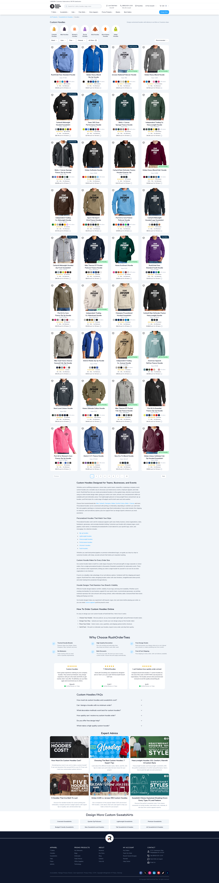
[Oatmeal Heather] (121, 82)
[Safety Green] (145, 415)
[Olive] (87, 320)
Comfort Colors (120, 503)
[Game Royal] (94, 272)
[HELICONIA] (159, 82)
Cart (164, 6)
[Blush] (159, 370)
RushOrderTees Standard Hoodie (63, 75)
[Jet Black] (149, 415)
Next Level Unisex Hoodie (63, 408)
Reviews (101, 850)
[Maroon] (88, 225)
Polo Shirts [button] (82, 12)
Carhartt (101, 503)
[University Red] (64, 368)
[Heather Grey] (56, 129)
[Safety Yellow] (84, 129)
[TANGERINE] (86, 177)
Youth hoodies (83, 548)
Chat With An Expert (156, 859)
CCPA (94, 873)
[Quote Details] (70, 88)
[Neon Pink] (58, 463)
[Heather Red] (67, 320)
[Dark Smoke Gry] (91, 225)
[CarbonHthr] (152, 225)
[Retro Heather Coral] (58, 82)
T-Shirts (52, 850)
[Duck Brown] (93, 463)
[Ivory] (94, 320)
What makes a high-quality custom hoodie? (93, 726)
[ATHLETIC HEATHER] (123, 129)
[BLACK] (91, 129)
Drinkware (77, 856)
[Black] (55, 82)
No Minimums (78, 850)
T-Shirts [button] (53, 12)
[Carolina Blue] (156, 272)
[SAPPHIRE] (147, 82)
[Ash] (60, 320)
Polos (51, 861)
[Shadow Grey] (120, 463)
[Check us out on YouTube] (158, 872)
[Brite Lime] (66, 129)
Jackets (52, 864)
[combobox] (83, 6)
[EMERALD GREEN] (128, 320)
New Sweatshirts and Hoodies (94, 827)
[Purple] (67, 82)
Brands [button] (118, 12)
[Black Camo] (144, 129)
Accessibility (53, 873)
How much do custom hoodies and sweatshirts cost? (97, 700)
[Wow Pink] (114, 272)
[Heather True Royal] (116, 129)
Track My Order (127, 853)
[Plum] (159, 129)
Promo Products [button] (107, 12)
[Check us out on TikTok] (163, 872)
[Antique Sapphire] (62, 82)
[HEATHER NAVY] (53, 177)
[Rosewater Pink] (98, 463)
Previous (56, 476)
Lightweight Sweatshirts (124, 821)
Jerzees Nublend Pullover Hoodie (124, 75)
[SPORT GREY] (88, 177)
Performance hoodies (85, 542)
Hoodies (52, 853)
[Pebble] (88, 415)
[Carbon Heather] (68, 129)
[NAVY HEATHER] (119, 320)
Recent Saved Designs (130, 856)
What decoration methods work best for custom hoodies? (99, 710)
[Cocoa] (90, 177)
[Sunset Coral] (65, 82)
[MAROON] (149, 82)
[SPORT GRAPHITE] (96, 129)
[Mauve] (58, 415)
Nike (97, 503)
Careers (101, 859)
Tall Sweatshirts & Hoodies (124, 827)
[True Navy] (125, 463)
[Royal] (119, 225)
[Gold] (65, 225)
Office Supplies (78, 861)
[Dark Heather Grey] (147, 272)
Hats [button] (73, 12)
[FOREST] (119, 129)
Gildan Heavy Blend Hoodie (154, 75)
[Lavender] (67, 225)
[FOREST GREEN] (147, 177)
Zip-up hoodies (83, 533)
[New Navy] (61, 129)
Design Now (164, 12)
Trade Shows (78, 859)
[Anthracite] (98, 272)
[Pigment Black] (90, 320)
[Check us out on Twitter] (145, 872)
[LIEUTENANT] (149, 370)
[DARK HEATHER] (88, 82)
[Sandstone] (126, 368)
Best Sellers (127, 12)
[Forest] (67, 177)
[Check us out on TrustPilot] (167, 872)
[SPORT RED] (98, 129)
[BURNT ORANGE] (116, 82)
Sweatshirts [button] (63, 12)
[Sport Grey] (147, 463)
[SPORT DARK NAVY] (93, 129)
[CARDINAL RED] (144, 177)
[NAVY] (156, 82)
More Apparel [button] (93, 12)
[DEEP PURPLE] (119, 82)
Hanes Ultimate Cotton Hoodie (94, 408)
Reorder (125, 859)
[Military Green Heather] (126, 82)
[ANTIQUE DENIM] (60, 415)
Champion (108, 503)
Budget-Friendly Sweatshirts (64, 827)
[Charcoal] (60, 225)
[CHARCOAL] (154, 177)
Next (163, 476)
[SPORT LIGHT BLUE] (88, 129)
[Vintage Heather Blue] (114, 82)
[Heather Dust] (128, 129)
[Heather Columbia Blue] (55, 177)
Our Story (101, 853)
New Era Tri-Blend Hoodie (124, 456)
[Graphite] (128, 463)
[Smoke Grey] (83, 415)
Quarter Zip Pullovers (94, 821)
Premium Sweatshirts (155, 821)
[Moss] (63, 129)
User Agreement (78, 873)
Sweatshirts (53, 856)
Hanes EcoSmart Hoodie (124, 265)
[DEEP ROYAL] (90, 415)
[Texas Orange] (119, 272)
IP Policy (113, 873)
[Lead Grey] (55, 415)
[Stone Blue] (157, 463)
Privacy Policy (88, 873)
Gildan (113, 503)
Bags (75, 853)
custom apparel (90, 602)
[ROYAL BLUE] (126, 320)
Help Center (126, 861)
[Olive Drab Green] (98, 225)
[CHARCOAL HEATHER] (116, 272)
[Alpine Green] (149, 129)
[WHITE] (86, 82)
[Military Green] (62, 177)
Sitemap (119, 873)
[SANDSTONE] (123, 82)
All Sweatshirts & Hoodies (154, 827)
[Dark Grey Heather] (91, 272)
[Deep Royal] (97, 368)
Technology (77, 864)
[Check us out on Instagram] (149, 872)
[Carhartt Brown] (159, 225)
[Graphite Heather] (58, 320)
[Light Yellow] (154, 129)
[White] (53, 82)
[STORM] (121, 129)
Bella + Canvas (129, 503)
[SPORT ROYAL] (86, 129)
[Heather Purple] (123, 225)
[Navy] (93, 225)
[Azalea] (154, 82)
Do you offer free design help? (88, 720)
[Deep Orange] (84, 225)
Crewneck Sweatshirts (64, 821)
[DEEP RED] (86, 415)
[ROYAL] (93, 82)
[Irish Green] (159, 272)
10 (126, 476)
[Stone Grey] (123, 320)
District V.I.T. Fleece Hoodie (94, 456)
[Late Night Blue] (116, 320)
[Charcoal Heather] (151, 129)
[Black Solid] (123, 463)
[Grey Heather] (58, 225)
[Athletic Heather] (65, 320)
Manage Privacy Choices (65, 873)
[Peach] (58, 177)
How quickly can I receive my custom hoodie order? (96, 715)
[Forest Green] (96, 225)
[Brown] (92, 320)
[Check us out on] (154, 872)
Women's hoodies (84, 545)
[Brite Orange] (70, 129)
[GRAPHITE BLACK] (62, 415)
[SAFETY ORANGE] (121, 272)
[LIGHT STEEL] (114, 320)
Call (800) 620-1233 (156, 856)
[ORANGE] (144, 82)
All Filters (91, 40)
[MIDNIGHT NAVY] (65, 415)
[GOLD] (128, 82)
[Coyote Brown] (83, 463)
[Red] (157, 415)
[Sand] (60, 82)
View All (101, 861)
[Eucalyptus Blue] (95, 463)
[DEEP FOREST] (98, 415)
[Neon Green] (126, 225)
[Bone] (154, 370)
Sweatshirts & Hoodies (66, 17)
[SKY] (98, 177)
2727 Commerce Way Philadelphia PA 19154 (157, 851)
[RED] (126, 129)
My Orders (126, 850)
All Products (53, 17)
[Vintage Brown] (114, 129)
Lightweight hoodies (85, 536)
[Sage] (95, 177)
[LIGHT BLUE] (123, 272)
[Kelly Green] (53, 225)
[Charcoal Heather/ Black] (147, 129)
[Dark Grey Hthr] (62, 368)
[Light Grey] (90, 368)
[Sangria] (55, 320)
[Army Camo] (156, 129)
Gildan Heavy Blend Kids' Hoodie (154, 170)
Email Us (152, 862)
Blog (100, 856)
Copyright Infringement (104, 873)
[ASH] (128, 272)
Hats (51, 859)
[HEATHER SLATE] (65, 177)
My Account (150, 6)
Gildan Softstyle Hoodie (93, 170)
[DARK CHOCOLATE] (84, 82)
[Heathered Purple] (86, 463)
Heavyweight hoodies (86, 539)
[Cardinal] (121, 225)
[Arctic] (145, 370)
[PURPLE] (91, 82)
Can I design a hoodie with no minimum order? (94, 705)
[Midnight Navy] (57, 368)
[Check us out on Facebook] (140, 872)
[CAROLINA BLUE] (98, 82)
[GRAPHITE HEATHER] (96, 82)
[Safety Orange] (116, 225)
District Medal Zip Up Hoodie (93, 361)
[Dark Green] (114, 225)
